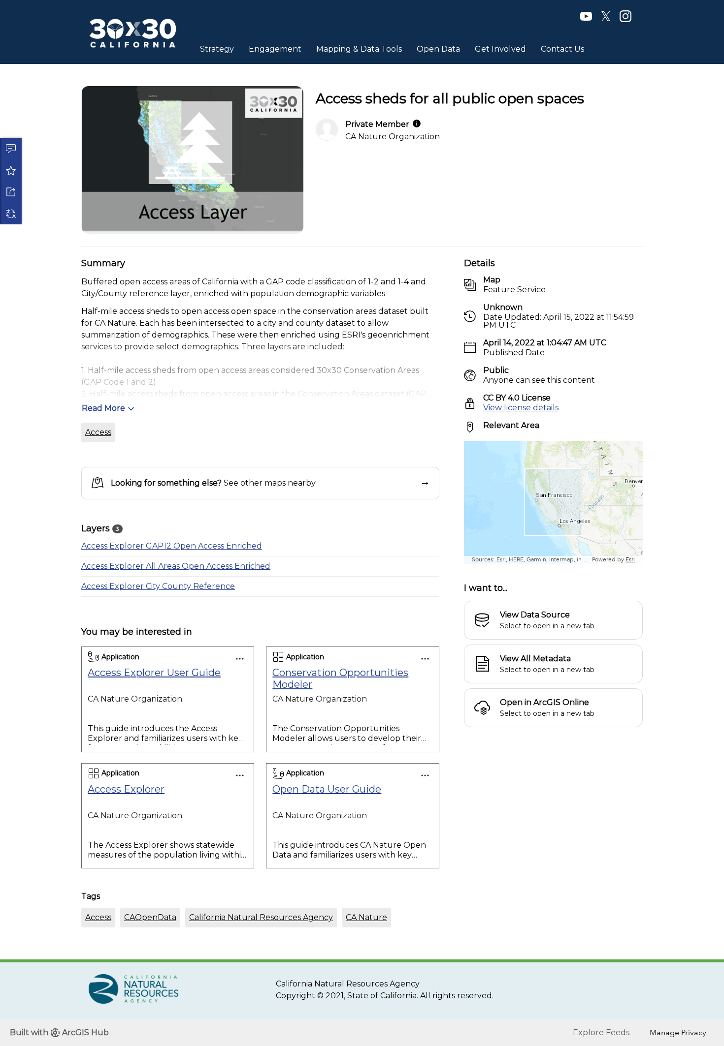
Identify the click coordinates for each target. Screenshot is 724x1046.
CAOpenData (150, 917)
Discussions (11, 148)
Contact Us (562, 49)
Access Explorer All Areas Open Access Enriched (175, 566)
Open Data (438, 49)
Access (98, 432)
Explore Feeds (601, 1032)
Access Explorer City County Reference (158, 586)
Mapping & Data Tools (359, 49)
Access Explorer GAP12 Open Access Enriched (171, 546)
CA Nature (366, 917)
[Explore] (553, 502)
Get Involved (500, 49)
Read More (103, 408)
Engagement (275, 49)
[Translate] (11, 213)
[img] (417, 123)
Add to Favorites (11, 170)
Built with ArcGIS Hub (59, 1032)
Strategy (217, 49)
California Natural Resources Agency (261, 917)
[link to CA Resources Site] (133, 988)
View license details (521, 407)
